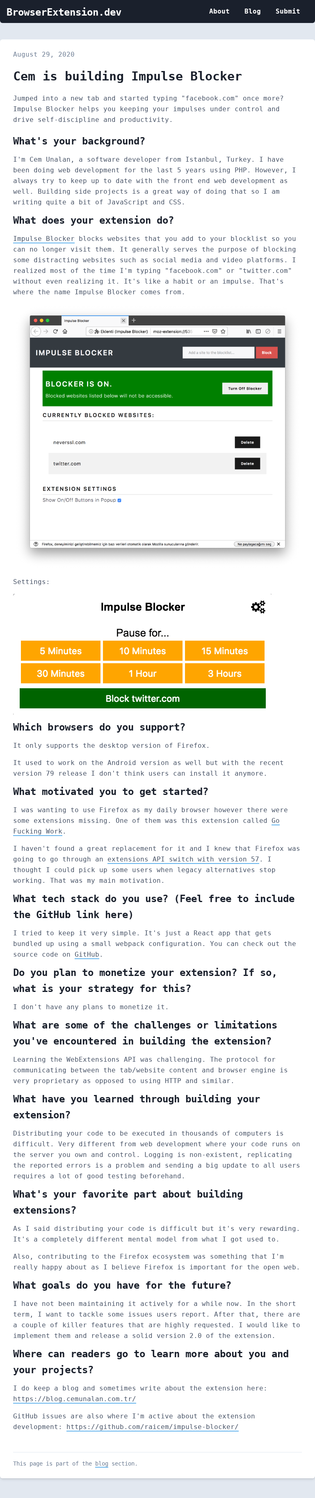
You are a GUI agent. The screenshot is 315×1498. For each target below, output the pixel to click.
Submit (288, 11)
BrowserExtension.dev (64, 12)
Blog (252, 11)
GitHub (87, 954)
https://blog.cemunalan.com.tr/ (74, 1399)
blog (101, 1463)
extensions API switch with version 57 (183, 859)
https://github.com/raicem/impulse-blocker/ (152, 1427)
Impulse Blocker (44, 239)
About (219, 11)
